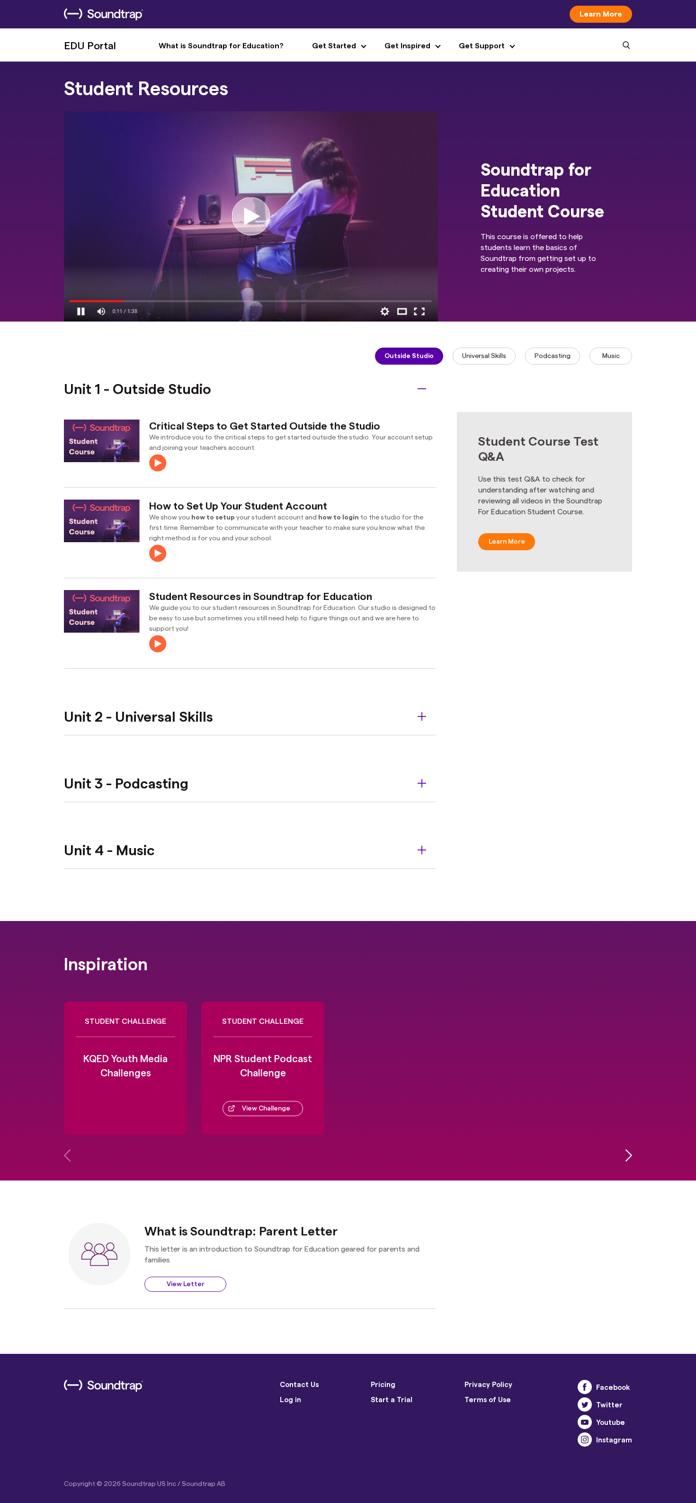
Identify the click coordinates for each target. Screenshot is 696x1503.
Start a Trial (391, 1399)
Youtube (610, 1422)
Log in (290, 1399)
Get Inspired (407, 45)
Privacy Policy (488, 1384)
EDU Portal (90, 45)
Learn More (601, 13)
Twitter (609, 1404)
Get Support (482, 45)
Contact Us (299, 1384)
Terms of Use (487, 1399)
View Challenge (266, 1108)
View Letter (186, 1283)
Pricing (383, 1384)
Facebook (613, 1387)
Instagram (614, 1439)
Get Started (334, 45)
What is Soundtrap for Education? (221, 45)
